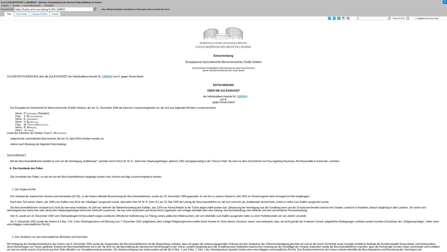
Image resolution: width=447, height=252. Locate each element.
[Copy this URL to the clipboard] (95, 8)
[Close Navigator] (444, 2)
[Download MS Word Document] (348, 18)
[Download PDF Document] (343, 18)
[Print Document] (338, 18)
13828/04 (107, 76)
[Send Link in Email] (334, 18)
